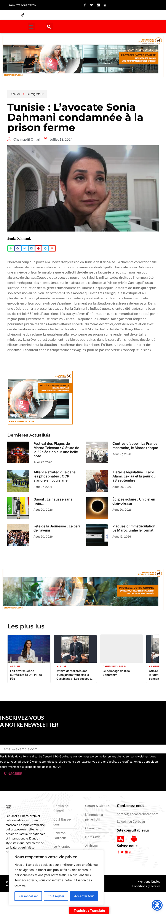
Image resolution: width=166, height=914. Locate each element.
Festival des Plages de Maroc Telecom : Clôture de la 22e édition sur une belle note (56, 449)
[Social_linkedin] (105, 5)
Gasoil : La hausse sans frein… (53, 501)
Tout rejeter (56, 896)
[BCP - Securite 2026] (83, 57)
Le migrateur (35, 94)
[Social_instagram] (98, 5)
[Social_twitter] (91, 5)
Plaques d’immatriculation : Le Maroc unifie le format (134, 528)
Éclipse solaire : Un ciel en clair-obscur (133, 501)
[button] (31, 26)
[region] (56, 877)
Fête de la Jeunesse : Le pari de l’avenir (57, 528)
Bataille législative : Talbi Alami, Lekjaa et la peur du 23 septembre (134, 476)
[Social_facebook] (85, 5)
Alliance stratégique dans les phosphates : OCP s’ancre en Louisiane (55, 476)
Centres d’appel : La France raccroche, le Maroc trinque (135, 445)
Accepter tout (84, 896)
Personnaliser (28, 896)
